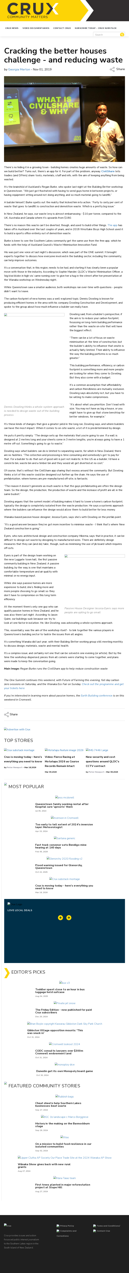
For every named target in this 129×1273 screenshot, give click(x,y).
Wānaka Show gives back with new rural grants (44, 1165)
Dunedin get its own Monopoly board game (64, 1071)
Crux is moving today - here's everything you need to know (64, 887)
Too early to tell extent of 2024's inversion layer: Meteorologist (64, 826)
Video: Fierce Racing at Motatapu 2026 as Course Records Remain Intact (62, 761)
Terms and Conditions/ (108, 1226)
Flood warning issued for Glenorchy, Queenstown (58, 866)
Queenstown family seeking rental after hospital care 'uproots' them (62, 805)
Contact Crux (62, 28)
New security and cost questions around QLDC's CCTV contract (102, 761)
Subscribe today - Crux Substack (96, 28)
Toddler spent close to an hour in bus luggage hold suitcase (60, 990)
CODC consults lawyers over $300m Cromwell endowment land (59, 1052)
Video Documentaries (36, 28)
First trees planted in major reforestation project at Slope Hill (62, 1186)
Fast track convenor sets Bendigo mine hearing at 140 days (61, 846)
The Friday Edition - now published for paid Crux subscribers (63, 1011)
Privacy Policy (67, 1226)
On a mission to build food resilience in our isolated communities (63, 1145)
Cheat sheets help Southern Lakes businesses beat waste (58, 1104)
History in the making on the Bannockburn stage (62, 1125)
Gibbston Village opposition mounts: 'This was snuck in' (55, 1031)
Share (120, 69)
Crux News (11, 28)
